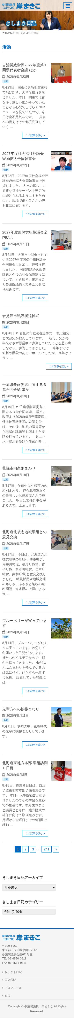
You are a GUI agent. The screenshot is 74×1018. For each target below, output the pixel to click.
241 (46, 849)
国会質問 (10, 979)
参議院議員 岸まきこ (38, 1006)
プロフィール (13, 987)
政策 (7, 995)
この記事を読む (34, 135)
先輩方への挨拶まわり (20, 709)
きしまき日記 (13, 972)
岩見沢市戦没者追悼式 (20, 316)
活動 (5, 81)
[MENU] (67, 5)
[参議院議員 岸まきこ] (21, 5)
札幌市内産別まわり (19, 468)
